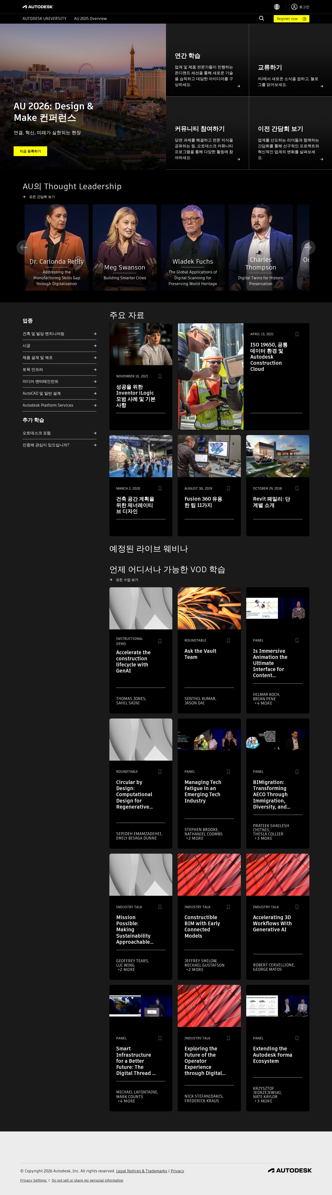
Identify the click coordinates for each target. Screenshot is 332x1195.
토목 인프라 (33, 369)
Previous (24, 247)
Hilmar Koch (266, 694)
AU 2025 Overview (90, 18)
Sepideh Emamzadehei (139, 834)
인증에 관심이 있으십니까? (46, 445)
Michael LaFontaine (137, 1092)
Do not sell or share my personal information (87, 1180)
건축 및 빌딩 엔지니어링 (43, 333)
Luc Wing (125, 965)
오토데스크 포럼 (37, 433)
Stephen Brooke (201, 830)
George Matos (267, 969)
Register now (287, 18)
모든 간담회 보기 (42, 196)
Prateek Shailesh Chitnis (271, 828)
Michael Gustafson (204, 965)
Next (308, 247)
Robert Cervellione (274, 965)
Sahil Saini (128, 703)
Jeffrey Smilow (201, 961)
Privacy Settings (33, 1180)
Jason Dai (194, 703)
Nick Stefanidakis (203, 1096)
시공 (26, 345)
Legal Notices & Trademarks (141, 1171)
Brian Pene (264, 699)
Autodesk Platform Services (48, 405)
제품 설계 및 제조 (38, 357)
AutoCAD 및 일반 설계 (42, 393)
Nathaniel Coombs (203, 834)
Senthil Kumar (200, 699)
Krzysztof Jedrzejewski (267, 1090)
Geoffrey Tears (132, 961)
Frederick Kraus (201, 1101)
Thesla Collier (268, 834)
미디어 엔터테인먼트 (41, 381)
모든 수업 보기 (127, 579)
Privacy (177, 1171)
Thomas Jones (131, 699)
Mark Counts (129, 1097)
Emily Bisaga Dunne (136, 838)
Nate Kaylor (265, 1097)
